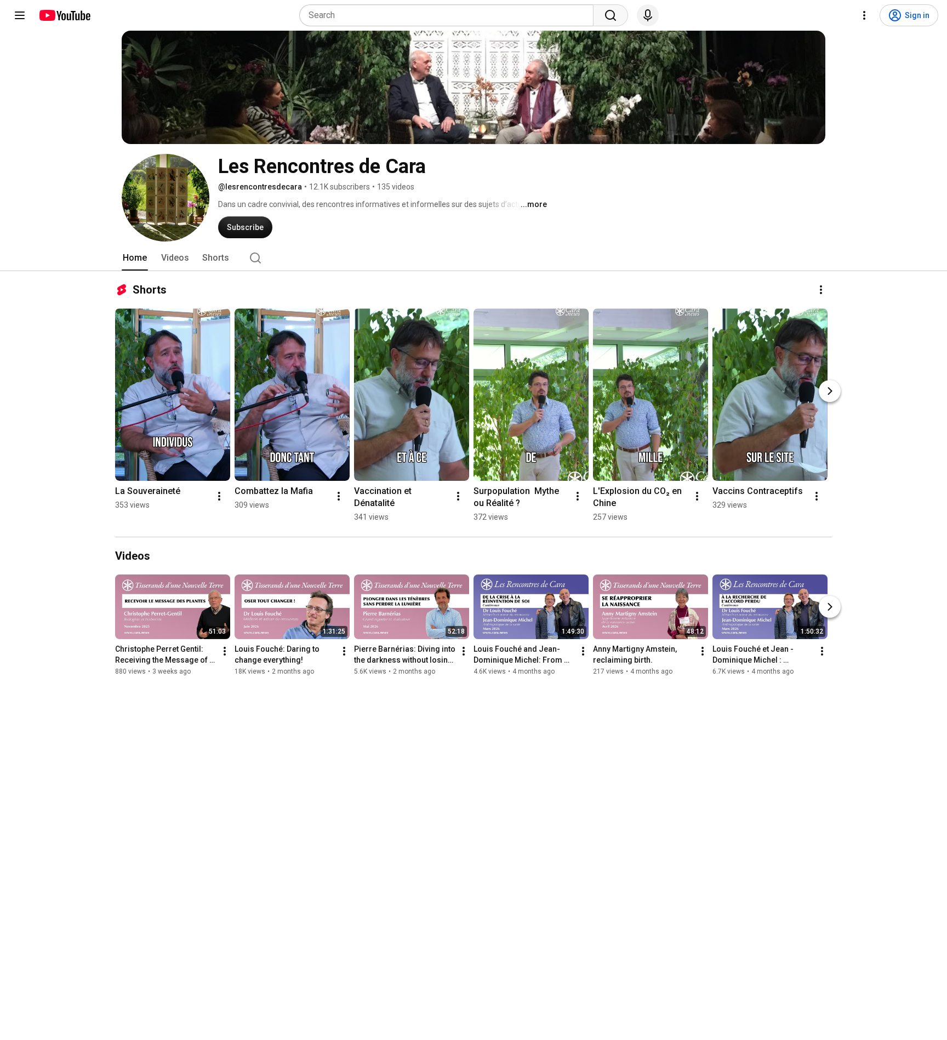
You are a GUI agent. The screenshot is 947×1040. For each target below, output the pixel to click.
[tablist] (473, 258)
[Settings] (864, 15)
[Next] (830, 391)
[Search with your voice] (648, 15)
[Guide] (19, 15)
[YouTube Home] (64, 15)
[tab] (135, 258)
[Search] (610, 15)
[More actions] (821, 290)
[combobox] (450, 15)
